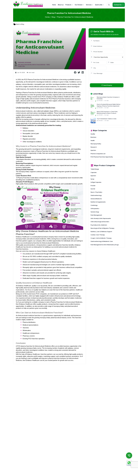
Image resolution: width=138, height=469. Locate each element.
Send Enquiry (107, 85)
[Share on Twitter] (79, 72)
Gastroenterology (96, 195)
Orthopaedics (95, 208)
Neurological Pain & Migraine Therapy (102, 228)
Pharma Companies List (98, 153)
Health (93, 140)
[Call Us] (129, 455)
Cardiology (94, 205)
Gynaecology (95, 212)
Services (89, 5)
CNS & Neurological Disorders (100, 221)
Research (94, 147)
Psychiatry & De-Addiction (99, 225)
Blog (53, 17)
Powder (93, 185)
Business (93, 137)
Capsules (94, 172)
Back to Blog (20, 24)
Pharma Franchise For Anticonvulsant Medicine (75, 17)
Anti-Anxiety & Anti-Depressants (101, 218)
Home (47, 17)
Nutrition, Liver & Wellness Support (101, 231)
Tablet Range (95, 169)
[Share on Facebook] (75, 72)
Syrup (92, 179)
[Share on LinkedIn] (82, 72)
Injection (93, 150)
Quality (93, 134)
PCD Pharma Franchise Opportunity (102, 157)
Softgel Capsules (96, 182)
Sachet (93, 189)
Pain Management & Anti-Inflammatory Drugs (105, 244)
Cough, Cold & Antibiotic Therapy (101, 238)
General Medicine (96, 198)
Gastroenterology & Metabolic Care (102, 241)
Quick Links (98, 5)
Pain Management (96, 215)
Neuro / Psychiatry (96, 192)
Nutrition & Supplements (98, 202)
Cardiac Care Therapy (98, 235)
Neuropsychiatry (96, 144)
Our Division (78, 5)
